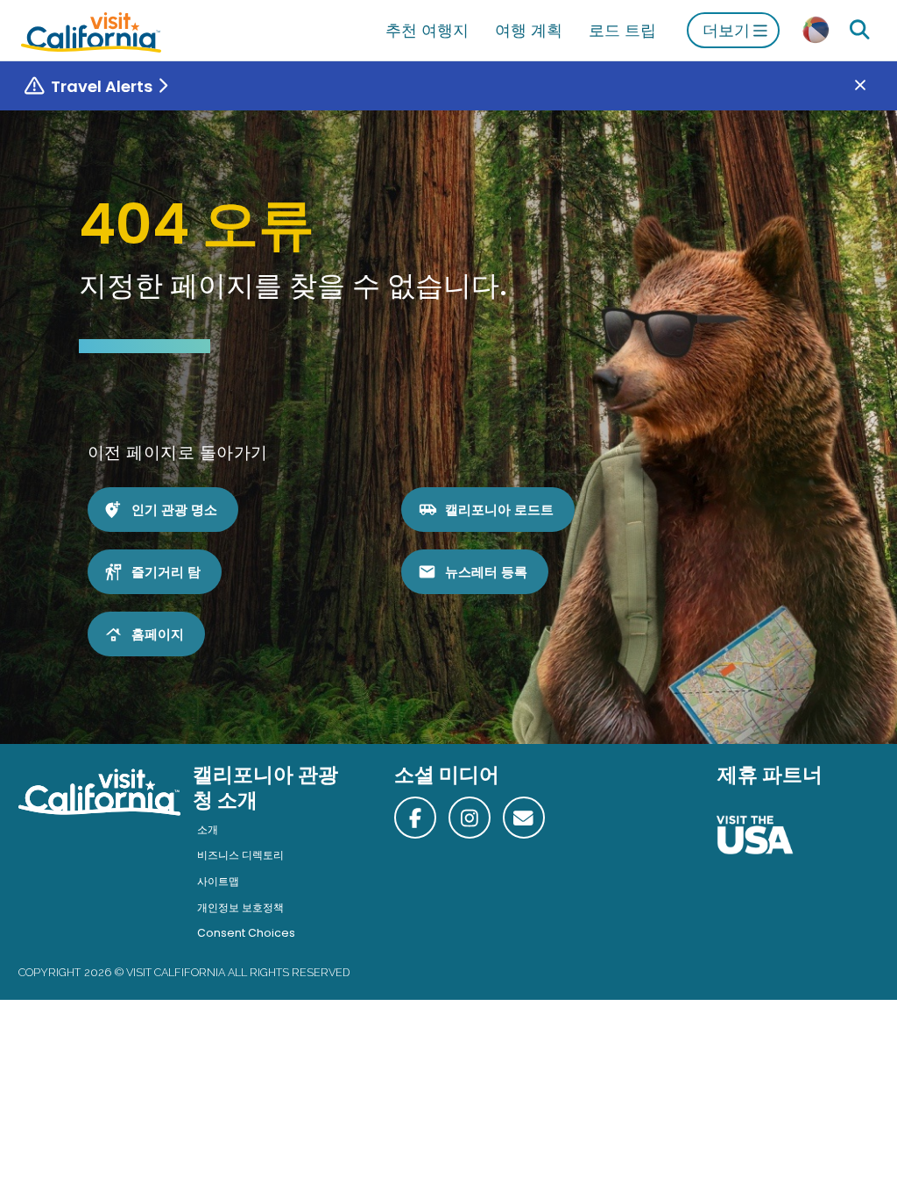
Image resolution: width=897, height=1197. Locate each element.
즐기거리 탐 (166, 572)
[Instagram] (469, 818)
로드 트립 (622, 30)
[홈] (91, 30)
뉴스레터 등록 (486, 572)
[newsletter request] (524, 818)
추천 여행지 (427, 30)
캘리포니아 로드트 (499, 509)
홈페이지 (157, 634)
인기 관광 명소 (174, 509)
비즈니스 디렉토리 (240, 854)
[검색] (859, 30)
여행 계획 (528, 30)
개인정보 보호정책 (240, 907)
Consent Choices (246, 932)
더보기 (726, 30)
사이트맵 (218, 881)
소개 (207, 829)
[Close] (873, 86)
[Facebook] (415, 818)
